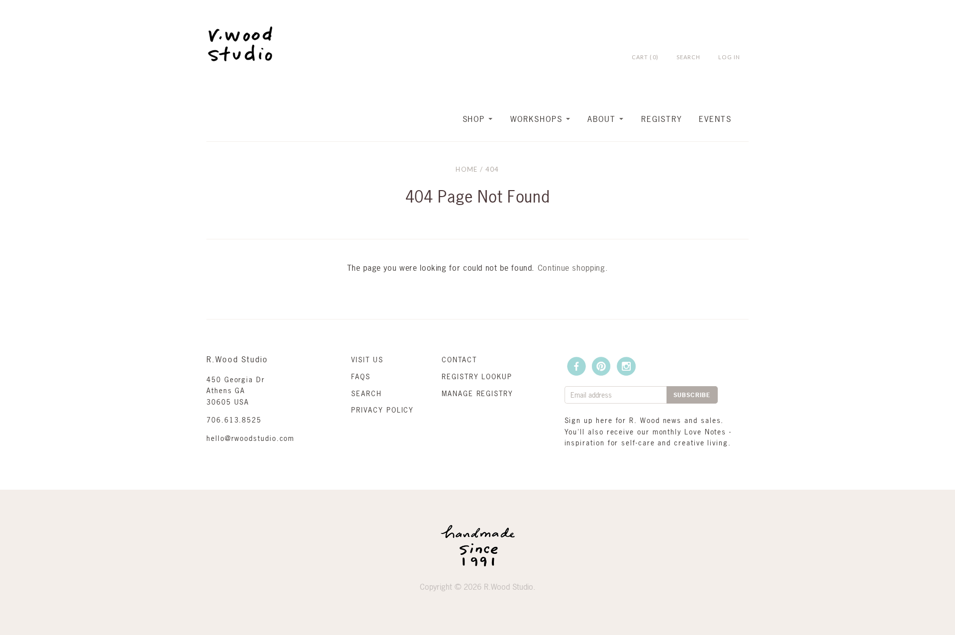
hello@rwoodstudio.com (250, 438)
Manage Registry (477, 393)
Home (467, 169)
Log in (729, 57)
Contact (459, 359)
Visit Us (367, 359)
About (601, 118)
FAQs (361, 376)
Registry (661, 118)
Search (366, 393)
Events (715, 118)
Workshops (536, 118)
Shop (474, 118)
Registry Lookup (477, 376)
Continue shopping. (573, 267)
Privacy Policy (382, 410)
